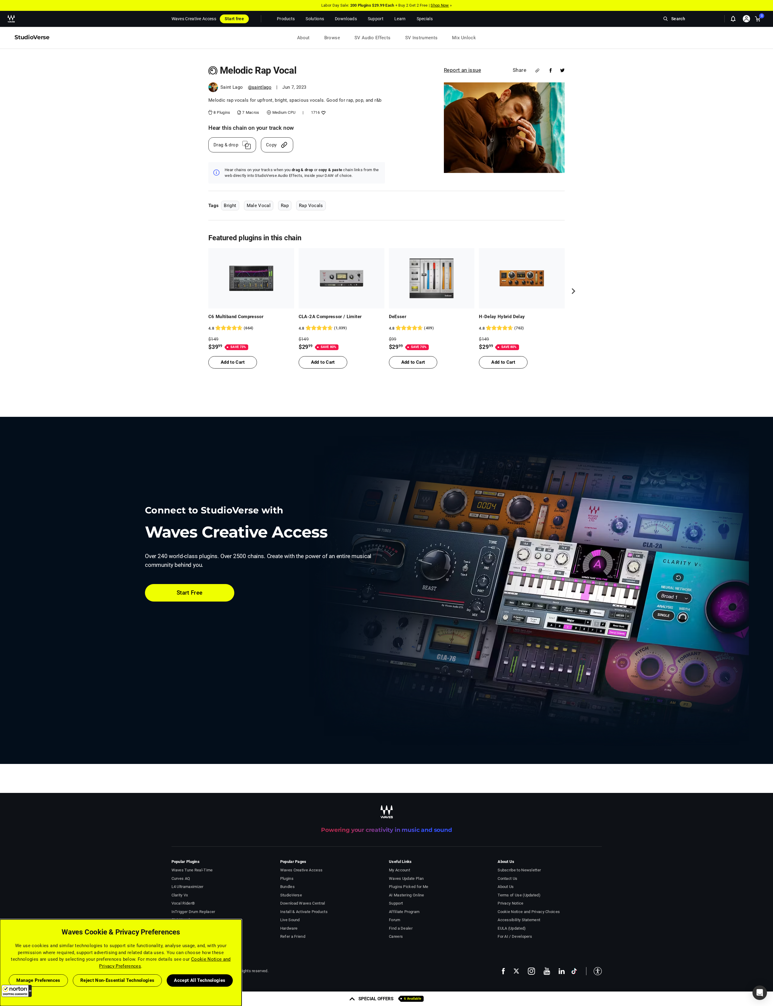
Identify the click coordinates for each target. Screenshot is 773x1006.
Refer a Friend (292, 936)
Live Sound (290, 920)
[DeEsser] (432, 278)
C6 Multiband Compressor (235, 316)
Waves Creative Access (194, 18)
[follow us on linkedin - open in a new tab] (562, 971)
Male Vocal (259, 205)
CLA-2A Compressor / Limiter (330, 316)
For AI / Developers (515, 936)
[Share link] (537, 70)
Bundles (287, 886)
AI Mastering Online (406, 895)
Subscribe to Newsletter (519, 870)
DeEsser (397, 316)
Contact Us (507, 878)
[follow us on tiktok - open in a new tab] (574, 971)
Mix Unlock (464, 37)
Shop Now (440, 5)
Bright (230, 205)
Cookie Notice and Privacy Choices (529, 911)
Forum (394, 920)
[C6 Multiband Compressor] (251, 278)
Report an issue (462, 70)
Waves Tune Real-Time (192, 870)
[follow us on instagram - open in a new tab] (531, 971)
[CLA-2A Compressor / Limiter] (341, 278)
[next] (571, 291)
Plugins (286, 878)
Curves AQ (181, 878)
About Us (506, 886)
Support (396, 903)
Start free (234, 18)
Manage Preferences (38, 980)
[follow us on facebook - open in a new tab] (503, 971)
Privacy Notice (510, 903)
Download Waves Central (302, 903)
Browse (332, 37)
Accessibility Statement (519, 920)
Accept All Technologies (199, 980)
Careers (396, 936)
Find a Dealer (400, 928)
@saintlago (260, 87)
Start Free (190, 592)
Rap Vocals (311, 205)
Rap (285, 205)
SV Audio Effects (372, 37)
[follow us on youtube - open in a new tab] (547, 971)
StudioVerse (291, 895)
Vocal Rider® (183, 903)
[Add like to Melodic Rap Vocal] (323, 112)
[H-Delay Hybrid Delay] (522, 278)
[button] (17, 991)
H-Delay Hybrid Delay (502, 316)
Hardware (288, 928)
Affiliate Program (404, 911)
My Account (399, 870)
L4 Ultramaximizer (188, 886)
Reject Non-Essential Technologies (117, 980)
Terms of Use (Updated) (519, 895)
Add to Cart (233, 362)
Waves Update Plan (406, 878)
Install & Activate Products (304, 911)
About (303, 37)
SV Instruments (421, 37)
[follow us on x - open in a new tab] (516, 971)
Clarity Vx (180, 895)
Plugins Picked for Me (408, 886)
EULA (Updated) (512, 928)
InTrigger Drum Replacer (193, 911)
